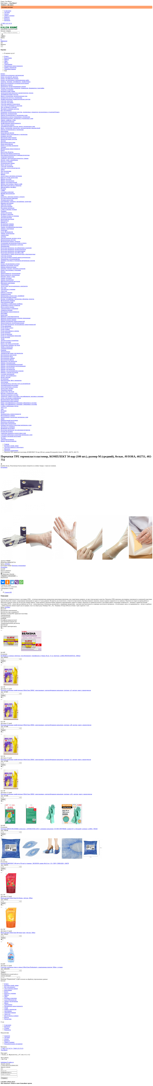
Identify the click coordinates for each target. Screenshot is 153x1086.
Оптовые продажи (7, 7)
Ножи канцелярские (7, 144)
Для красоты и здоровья (8, 289)
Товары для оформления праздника (11, 227)
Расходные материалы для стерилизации (13, 251)
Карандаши (4, 315)
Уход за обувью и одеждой (9, 107)
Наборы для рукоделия (7, 367)
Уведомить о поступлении (8, 576)
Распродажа (7, 1019)
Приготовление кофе (7, 302)
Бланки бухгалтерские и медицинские (12, 75)
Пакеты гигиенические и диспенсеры (12, 129)
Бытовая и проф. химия (11, 445)
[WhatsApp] (21, 582)
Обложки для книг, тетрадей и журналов (13, 268)
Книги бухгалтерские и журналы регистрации (15, 83)
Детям (6, 1008)
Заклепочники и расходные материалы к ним (14, 417)
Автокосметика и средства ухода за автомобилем (15, 383)
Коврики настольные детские (10, 265)
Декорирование (5, 351)
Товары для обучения (7, 280)
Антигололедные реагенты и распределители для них (17, 93)
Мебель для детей (6, 179)
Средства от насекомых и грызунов (11, 105)
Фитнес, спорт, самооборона (9, 160)
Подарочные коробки (7, 225)
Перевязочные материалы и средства (12, 244)
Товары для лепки (6, 278)
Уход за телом (5, 173)
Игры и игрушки (6, 342)
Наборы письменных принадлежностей (13, 321)
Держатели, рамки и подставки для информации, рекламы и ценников (22, 396)
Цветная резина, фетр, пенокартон (11, 380)
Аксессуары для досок (7, 391)
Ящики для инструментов (8, 441)
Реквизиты (7, 1030)
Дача (2, 409)
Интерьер (3, 411)
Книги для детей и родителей (10, 343)
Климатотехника (6, 294)
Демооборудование (10, 69)
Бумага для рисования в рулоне (10, 264)
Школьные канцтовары (8, 283)
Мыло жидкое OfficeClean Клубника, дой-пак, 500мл (17, 898)
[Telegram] (12, 582)
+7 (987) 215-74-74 (6, 23)
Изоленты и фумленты (7, 422)
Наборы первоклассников (8, 267)
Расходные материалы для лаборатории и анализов (16, 248)
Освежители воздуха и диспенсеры (11, 97)
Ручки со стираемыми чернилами (11, 335)
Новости (6, 17)
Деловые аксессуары (7, 200)
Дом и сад (7, 1014)
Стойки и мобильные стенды (9, 406)
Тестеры (3, 438)
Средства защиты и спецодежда (10, 104)
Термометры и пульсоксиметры (10, 259)
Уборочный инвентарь (7, 121)
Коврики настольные (7, 203)
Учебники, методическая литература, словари (14, 158)
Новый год (4, 222)
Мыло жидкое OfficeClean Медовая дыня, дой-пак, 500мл (18, 932)
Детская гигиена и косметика (9, 340)
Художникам (4, 379)
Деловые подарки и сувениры (10, 216)
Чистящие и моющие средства (10, 109)
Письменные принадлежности (13, 66)
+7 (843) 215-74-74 (17, 1048)
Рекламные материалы (7, 208)
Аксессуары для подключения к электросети (14, 286)
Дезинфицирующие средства (9, 94)
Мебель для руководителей (9, 182)
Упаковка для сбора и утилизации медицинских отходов (18, 260)
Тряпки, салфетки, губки (8, 120)
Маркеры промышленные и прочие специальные (15, 318)
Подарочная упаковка (7, 224)
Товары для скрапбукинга (8, 375)
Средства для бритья (7, 166)
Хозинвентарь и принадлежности (11, 414)
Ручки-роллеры (5, 337)
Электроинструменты (7, 439)
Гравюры (3, 350)
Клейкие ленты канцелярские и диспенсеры (14, 134)
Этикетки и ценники (7, 89)
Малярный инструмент (8, 428)
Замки (2, 419)
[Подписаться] (18, 977)
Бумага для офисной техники (9, 78)
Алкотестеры (5, 235)
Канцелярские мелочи (7, 133)
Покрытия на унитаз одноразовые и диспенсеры (15, 117)
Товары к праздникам (7, 228)
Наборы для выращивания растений (12, 364)
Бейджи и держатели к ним (9, 393)
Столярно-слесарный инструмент (11, 436)
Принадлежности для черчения (10, 275)
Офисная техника (6, 204)
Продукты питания (6, 206)
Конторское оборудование (8, 137)
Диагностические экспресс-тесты (11, 238)
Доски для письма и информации (11, 398)
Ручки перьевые (5, 332)
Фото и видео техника (7, 307)
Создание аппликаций (7, 374)
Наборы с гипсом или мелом (9, 372)
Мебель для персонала (7, 180)
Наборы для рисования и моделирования (13, 366)
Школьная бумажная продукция (10, 281)
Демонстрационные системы (9, 395)
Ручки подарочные (6, 334)
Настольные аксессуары (8, 142)
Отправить (4, 1078)
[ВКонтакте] (3, 582)
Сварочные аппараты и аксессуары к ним (13, 433)
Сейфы (3, 190)
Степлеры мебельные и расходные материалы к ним (16, 434)
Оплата (6, 14)
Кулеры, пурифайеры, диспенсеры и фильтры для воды (17, 299)
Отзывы (6, 1028)
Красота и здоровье (10, 993)
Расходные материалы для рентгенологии (13, 249)
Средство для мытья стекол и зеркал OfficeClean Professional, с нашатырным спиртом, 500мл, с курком (32, 967)
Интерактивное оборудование (10, 399)
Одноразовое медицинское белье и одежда (13, 243)
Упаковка (3, 211)
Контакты (7, 20)
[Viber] (17, 582)
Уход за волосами (6, 171)
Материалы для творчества (9, 361)
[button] (2, 514)
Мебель (6, 59)
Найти (3, 36)
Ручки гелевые (5, 329)
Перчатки (7, 449)
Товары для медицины (11, 1001)
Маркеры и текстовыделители (10, 316)
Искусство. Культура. (7, 152)
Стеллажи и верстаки (7, 192)
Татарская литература (7, 157)
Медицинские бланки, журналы (10, 241)
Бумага (6, 56)
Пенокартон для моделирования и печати (13, 86)
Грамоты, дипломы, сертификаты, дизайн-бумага (15, 81)
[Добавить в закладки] (17, 576)
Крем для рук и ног (6, 165)
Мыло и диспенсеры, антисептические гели (14, 96)
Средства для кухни (7, 101)
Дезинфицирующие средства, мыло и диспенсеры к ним (18, 126)
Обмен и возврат (9, 15)
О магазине (7, 11)
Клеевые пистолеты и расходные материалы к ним (16, 425)
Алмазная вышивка (6, 348)
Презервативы (5, 246)
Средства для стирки (7, 102)
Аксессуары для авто (7, 388)
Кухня (2, 412)
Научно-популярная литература (10, 153)
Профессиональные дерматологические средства (15, 99)
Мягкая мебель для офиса (8, 187)
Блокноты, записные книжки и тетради (13, 196)
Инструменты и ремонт (11, 1016)
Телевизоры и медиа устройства (10, 305)
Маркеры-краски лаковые (8, 319)
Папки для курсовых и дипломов (11, 270)
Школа (6, 62)
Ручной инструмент (7, 431)
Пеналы (3, 272)
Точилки (3, 147)
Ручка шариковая (6, 326)
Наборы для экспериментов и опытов (12, 371)
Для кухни (4, 291)
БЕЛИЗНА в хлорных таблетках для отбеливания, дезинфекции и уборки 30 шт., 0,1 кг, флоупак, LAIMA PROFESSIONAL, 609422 (40, 655)
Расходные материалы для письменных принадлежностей (18, 324)
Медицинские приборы (8, 300)
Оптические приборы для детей (10, 345)
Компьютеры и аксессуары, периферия (12, 296)
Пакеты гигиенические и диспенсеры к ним (14, 115)
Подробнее (4, 467)
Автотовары (8, 1011)
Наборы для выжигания (8, 363)
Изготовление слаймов (8, 358)
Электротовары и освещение (9, 308)
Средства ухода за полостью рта (10, 168)
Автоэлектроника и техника (9, 387)
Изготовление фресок (7, 359)
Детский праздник (6, 217)
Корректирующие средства (9, 139)
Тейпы (3, 169)
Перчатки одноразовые (11, 450)
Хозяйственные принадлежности (11, 123)
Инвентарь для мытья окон (9, 113)
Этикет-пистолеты (6, 212)
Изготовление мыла (7, 356)
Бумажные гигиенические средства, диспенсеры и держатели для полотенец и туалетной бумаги (30, 112)
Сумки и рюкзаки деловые (9, 209)
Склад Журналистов (10, 1000)
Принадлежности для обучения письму (12, 323)
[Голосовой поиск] (2, 34)
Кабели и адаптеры (6, 292)
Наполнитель (5, 220)
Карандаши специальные (8, 423)
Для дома (3, 288)
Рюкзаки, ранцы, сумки (8, 276)
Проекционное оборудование (10, 401)
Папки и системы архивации (9, 145)
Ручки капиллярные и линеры (10, 331)
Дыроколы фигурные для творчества (12, 353)
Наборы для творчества (8, 369)
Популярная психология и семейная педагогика (15, 155)
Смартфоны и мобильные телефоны (11, 303)
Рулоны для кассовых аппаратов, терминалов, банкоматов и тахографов (22, 88)
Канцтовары (8, 58)
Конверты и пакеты (7, 85)
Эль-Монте (4, 1050)
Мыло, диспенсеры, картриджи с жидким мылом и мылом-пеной (20, 128)
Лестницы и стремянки (8, 426)
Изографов (4, 313)
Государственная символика (9, 198)
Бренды (6, 1017)
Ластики (3, 141)
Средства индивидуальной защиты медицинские (15, 257)
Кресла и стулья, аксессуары (9, 177)
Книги (6, 992)
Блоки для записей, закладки (9, 77)
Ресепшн (3, 188)
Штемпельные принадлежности (10, 149)
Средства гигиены (6, 256)
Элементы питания (6, 310)
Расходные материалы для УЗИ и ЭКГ (12, 252)
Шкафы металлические (8, 193)
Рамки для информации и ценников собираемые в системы (19, 403)
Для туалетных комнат (11, 988)
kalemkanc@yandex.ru (7, 1062)
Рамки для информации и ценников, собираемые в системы (19, 404)
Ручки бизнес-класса (7, 327)
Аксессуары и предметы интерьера (11, 176)
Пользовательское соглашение (13, 1044)
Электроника (8, 64)
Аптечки (3, 236)
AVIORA (7, 564)
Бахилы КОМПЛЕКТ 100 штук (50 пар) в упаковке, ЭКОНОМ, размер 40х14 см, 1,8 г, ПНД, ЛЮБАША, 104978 (35, 863)
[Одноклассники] (7, 582)
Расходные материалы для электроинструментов (15, 430)
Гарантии (7, 1036)
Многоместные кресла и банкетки (11, 185)
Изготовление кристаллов (8, 355)
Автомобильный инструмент (9, 385)
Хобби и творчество (10, 67)
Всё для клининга (9, 987)
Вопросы (7, 19)
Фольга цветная (5, 377)
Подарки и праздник (10, 998)
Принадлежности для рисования (10, 273)
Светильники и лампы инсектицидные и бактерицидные (18, 254)
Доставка (7, 12)
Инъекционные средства (8, 240)
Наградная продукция (7, 219)
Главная (6, 444)
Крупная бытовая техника (8, 297)
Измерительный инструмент (9, 420)
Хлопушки (4, 230)
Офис (6, 61)
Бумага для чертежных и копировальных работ (15, 80)
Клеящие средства (6, 136)
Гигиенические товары (8, 163)
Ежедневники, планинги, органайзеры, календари (16, 201)
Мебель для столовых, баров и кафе (11, 184)
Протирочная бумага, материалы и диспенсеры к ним (17, 118)
